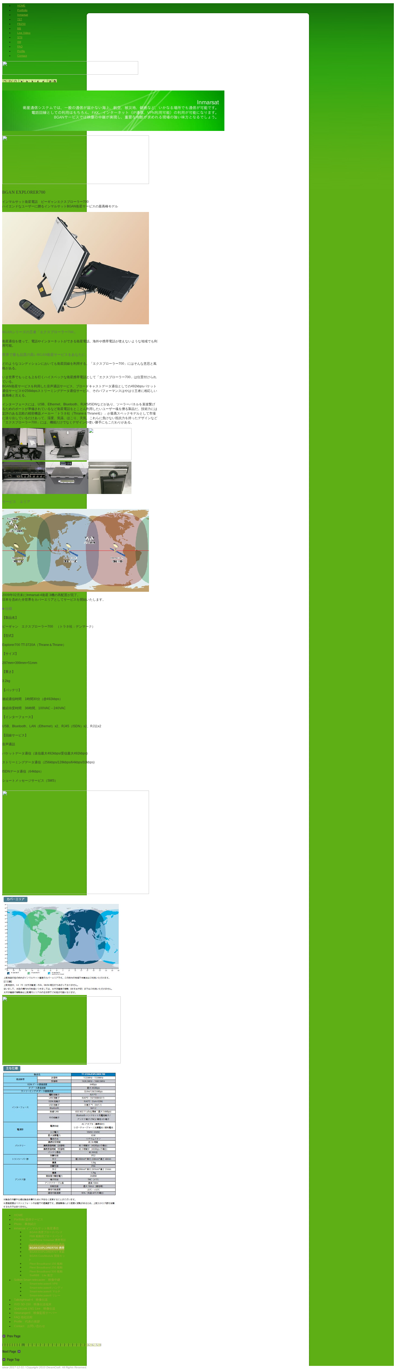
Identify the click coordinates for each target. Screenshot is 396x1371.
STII (19, 37)
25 (86, 1344)
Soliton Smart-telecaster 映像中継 (37, 1279)
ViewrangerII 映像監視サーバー (35, 1312)
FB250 (21, 23)
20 (66, 1344)
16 (50, 1344)
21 (70, 1344)
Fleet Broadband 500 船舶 (46, 1271)
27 (94, 1344)
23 (78, 1344)
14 (42, 1344)
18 (58, 1344)
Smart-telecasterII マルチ (45, 1291)
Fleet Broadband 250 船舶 (46, 1267)
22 (74, 1344)
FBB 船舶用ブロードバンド (46, 1236)
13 (38, 1344)
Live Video (23, 32)
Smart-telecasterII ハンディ (46, 1287)
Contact (22, 55)
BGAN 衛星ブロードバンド (46, 1232)
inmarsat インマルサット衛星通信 (36, 1228)
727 (19, 19)
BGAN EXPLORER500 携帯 (47, 1244)
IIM (19, 41)
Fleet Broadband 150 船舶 (46, 1263)
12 (34, 1344)
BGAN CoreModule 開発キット (47, 1257)
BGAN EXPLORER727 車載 (47, 1251)
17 (54, 1344)
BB (19, 28)
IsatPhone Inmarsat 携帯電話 (48, 1239)
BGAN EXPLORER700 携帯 (47, 1247)
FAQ (20, 46)
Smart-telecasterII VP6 (44, 1283)
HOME (21, 5)
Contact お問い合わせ (29, 1326)
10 (26, 1344)
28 (98, 1344)
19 (62, 1344)
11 (30, 1344)
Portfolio (22, 10)
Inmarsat (22, 14)
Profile (21, 51)
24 (82, 1344)
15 (46, 1344)
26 (90, 1344)
